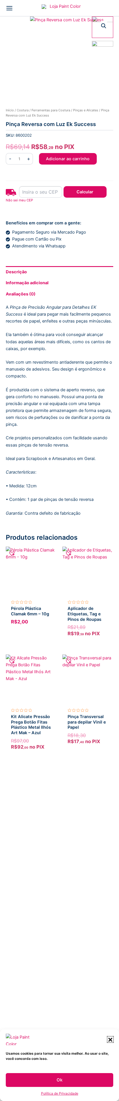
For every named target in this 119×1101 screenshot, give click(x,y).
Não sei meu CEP (19, 200)
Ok (59, 1080)
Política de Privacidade (59, 1093)
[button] (110, 1039)
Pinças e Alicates (85, 110)
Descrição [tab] (16, 271)
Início (10, 110)
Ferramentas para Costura (50, 110)
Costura (23, 110)
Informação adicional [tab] (27, 282)
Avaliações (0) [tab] (21, 294)
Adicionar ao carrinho (68, 158)
